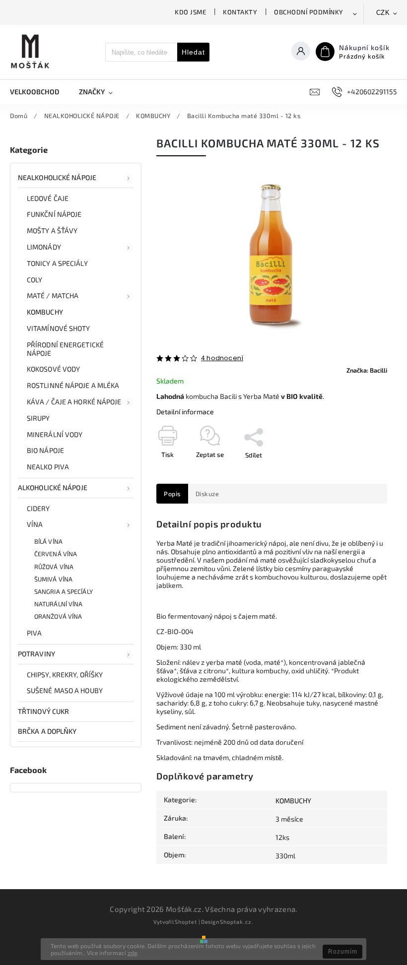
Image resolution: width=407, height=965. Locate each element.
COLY (34, 279)
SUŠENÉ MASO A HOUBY (65, 690)
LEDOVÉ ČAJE (47, 198)
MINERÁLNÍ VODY (54, 434)
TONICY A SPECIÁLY (57, 263)
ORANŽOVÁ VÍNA (58, 616)
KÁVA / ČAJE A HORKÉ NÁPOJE (74, 401)
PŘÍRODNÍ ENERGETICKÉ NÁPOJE (65, 348)
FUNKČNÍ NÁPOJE (54, 214)
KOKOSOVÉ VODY (53, 369)
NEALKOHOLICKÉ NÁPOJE (57, 177)
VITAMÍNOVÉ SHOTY (58, 328)
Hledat (193, 52)
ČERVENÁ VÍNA (55, 554)
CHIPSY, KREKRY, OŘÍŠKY (65, 674)
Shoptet (186, 921)
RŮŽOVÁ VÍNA (53, 567)
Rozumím (342, 951)
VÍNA (35, 524)
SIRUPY (38, 418)
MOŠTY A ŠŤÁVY (52, 230)
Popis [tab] (172, 494)
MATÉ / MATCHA (52, 295)
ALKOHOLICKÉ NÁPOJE (52, 487)
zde (132, 952)
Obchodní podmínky (308, 12)
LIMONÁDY (44, 247)
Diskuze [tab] (207, 494)
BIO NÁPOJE (45, 450)
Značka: (366, 370)
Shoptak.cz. (237, 921)
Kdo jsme (190, 12)
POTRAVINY (36, 653)
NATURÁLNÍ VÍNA (58, 604)
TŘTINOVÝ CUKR (43, 711)
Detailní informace (185, 411)
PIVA (34, 633)
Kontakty (240, 12)
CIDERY (38, 508)
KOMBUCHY (45, 312)
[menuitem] (39, 91)
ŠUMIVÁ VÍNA (53, 579)
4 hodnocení (222, 358)
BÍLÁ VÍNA (48, 541)
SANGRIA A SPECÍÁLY (63, 591)
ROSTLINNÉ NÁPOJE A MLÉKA (73, 385)
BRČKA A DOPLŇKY (47, 731)
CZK (383, 12)
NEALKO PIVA (48, 466)
